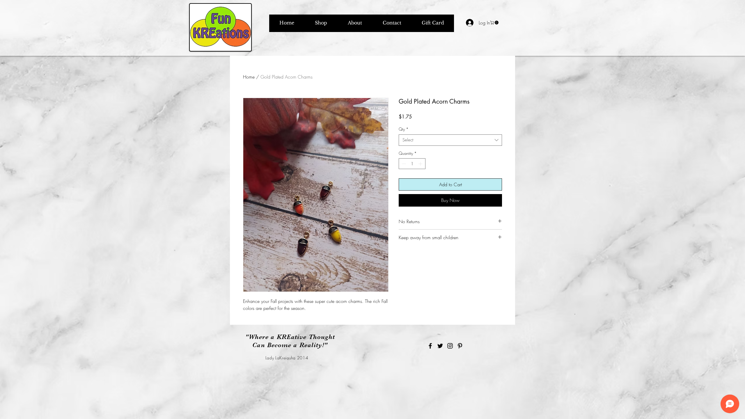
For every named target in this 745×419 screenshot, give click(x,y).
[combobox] (450, 140)
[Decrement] (403, 164)
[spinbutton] (412, 164)
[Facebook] (430, 345)
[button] (494, 22)
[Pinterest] (460, 345)
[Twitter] (440, 345)
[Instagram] (450, 345)
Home (249, 77)
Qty (404, 129)
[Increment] (421, 164)
